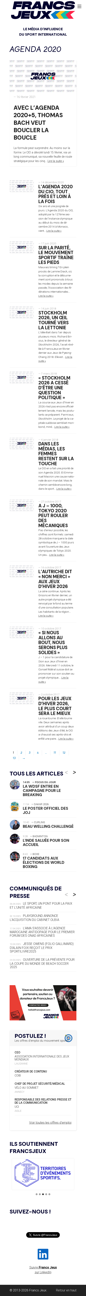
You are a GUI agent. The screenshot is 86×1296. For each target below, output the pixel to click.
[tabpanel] (43, 1173)
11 (55, 753)
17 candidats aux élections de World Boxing (43, 862)
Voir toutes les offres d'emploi (50, 1123)
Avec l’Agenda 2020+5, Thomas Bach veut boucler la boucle (38, 123)
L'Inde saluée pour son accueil (46, 842)
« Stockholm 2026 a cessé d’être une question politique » (54, 388)
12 (64, 753)
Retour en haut (66, 1290)
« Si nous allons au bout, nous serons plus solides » (52, 643)
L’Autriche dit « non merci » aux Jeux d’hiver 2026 (55, 579)
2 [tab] (40, 1194)
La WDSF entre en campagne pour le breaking (42, 790)
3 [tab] (43, 1194)
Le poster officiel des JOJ (45, 810)
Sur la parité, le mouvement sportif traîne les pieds (56, 255)
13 (14, 758)
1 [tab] (36, 1194)
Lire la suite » (56, 161)
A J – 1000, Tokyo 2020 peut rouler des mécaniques (53, 516)
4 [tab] (46, 1194)
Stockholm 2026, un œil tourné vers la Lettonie (53, 320)
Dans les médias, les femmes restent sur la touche (56, 454)
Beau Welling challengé (48, 826)
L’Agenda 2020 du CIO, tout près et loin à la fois (55, 194)
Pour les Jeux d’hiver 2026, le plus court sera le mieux (55, 706)
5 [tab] (49, 1194)
